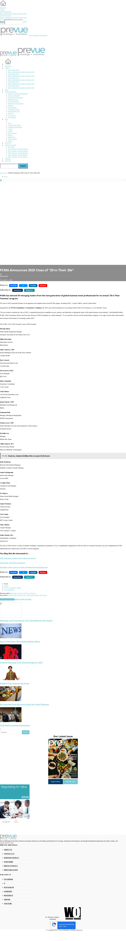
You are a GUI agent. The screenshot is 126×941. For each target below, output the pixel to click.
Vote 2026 (11, 147)
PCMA (6, 586)
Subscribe (8, 161)
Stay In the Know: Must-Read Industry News (20, 641)
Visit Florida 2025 (5, 15)
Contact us (9, 854)
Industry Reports (13, 99)
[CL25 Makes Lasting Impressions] (10, 721)
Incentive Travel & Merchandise (18, 94)
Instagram (9, 887)
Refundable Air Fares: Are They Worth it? (23, 593)
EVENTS (8, 143)
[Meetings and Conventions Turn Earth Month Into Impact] (10, 617)
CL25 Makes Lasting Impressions (15, 725)
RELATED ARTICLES (7, 599)
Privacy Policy (11, 866)
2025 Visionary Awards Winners (18, 149)
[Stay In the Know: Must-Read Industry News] (10, 638)
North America (12, 139)
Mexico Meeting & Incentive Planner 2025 (13, 17)
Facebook (8, 879)
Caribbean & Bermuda (15, 127)
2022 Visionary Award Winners (17, 155)
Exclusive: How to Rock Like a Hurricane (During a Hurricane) (27, 595)
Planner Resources (10, 92)
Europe (10, 131)
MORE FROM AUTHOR (22, 599)
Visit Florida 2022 (13, 86)
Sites (6, 119)
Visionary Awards (10, 145)
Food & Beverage (13, 101)
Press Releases (11, 870)
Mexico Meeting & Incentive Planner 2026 (13, 14)
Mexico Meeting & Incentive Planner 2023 (21, 84)
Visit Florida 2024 (5, 19)
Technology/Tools (13, 109)
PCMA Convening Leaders (12, 588)
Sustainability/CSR (14, 111)
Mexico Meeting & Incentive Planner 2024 (21, 80)
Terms (64, 926)
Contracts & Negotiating (15, 97)
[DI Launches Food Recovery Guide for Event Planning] (10, 700)
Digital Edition (55, 781)
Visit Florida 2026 (5, 12)
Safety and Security (14, 96)
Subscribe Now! (70, 781)
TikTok (7, 899)
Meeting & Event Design (15, 103)
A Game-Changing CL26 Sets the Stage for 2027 (21, 662)
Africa (10, 123)
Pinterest (8, 895)
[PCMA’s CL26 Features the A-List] (10, 679)
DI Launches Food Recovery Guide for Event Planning (24, 704)
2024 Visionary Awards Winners (18, 151)
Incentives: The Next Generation (12, 563)
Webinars (8, 159)
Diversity (11, 113)
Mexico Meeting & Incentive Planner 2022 (21, 88)
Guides (2, 10)
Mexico (10, 135)
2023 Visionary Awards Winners (18, 153)
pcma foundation (9, 590)
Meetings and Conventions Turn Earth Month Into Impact (26, 620)
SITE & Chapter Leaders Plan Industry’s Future (18, 558)
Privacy (60, 926)
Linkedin (8, 891)
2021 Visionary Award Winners (17, 157)
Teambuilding (12, 107)
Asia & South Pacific (14, 125)
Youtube (8, 903)
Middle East (11, 137)
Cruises (10, 129)
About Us (8, 850)
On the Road (12, 117)
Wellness (10, 105)
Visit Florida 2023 (13, 82)
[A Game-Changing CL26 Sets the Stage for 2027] (10, 658)
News (7, 90)
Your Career (11, 115)
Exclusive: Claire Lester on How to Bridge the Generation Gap (24, 567)
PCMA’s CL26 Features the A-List (14, 683)
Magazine (3, 8)
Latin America (12, 133)
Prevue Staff (4, 276)
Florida (10, 141)
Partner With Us (11, 858)
